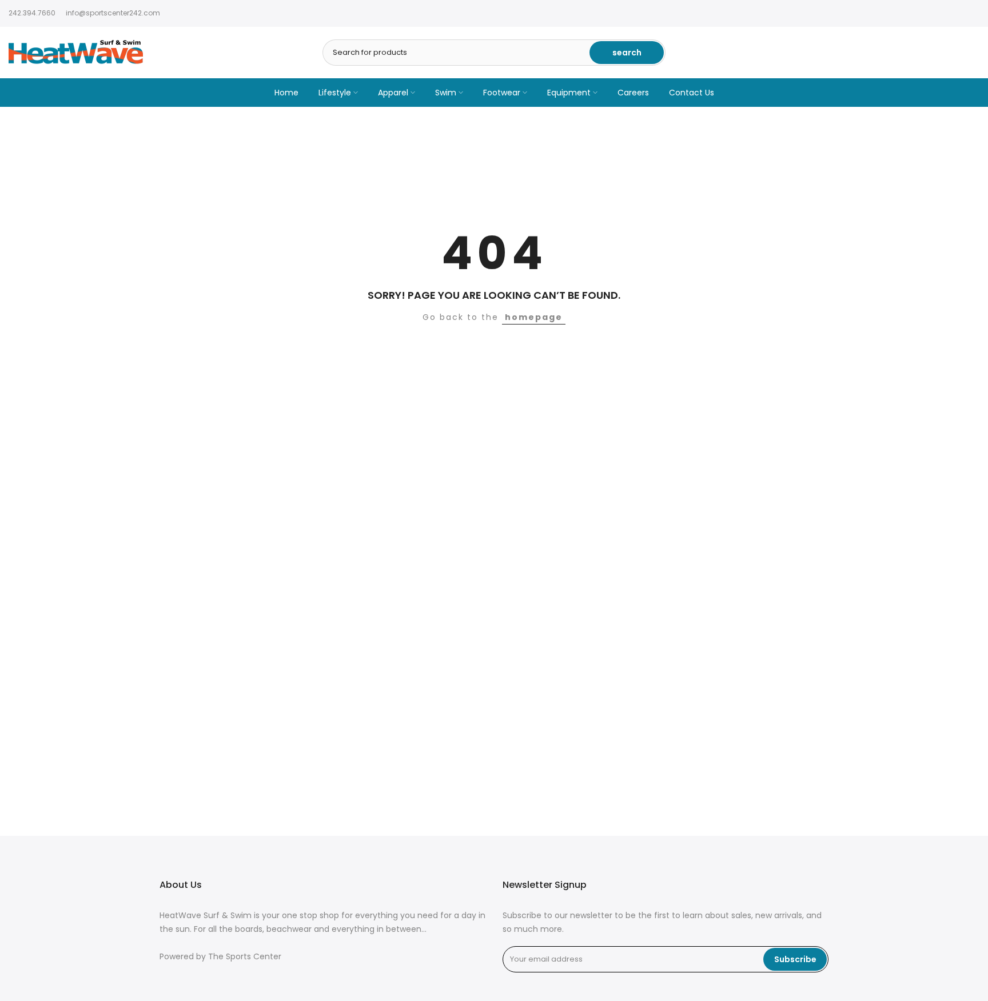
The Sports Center (244, 956)
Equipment (569, 92)
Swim (445, 92)
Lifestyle (334, 92)
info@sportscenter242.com (113, 13)
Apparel (393, 92)
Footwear (501, 92)
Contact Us (691, 92)
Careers (633, 92)
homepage (534, 317)
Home (286, 92)
